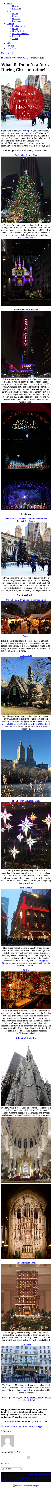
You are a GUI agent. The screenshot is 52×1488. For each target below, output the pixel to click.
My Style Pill (7, 53)
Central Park (26, 655)
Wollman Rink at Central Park (32, 518)
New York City (18, 58)
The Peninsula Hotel (26, 1263)
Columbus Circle (38, 600)
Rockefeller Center (26, 521)
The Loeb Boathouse (38, 724)
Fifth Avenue (26, 888)
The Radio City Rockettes (26, 309)
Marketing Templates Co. (39, 1473)
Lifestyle (7, 58)
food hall (26, 1390)
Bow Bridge (7, 724)
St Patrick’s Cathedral (26, 1038)
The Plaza (26, 1344)
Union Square (12, 600)
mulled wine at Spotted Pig (34, 1398)
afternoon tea (38, 1387)
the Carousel (19, 724)
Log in (27, 1481)
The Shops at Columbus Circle (26, 801)
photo (26, 636)
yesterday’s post (25, 131)
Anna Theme (24, 1478)
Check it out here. (26, 237)
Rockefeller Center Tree (26, 155)
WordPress (17, 1481)
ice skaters (37, 721)
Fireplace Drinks (34, 1397)
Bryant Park (11, 518)
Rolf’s (26, 970)
